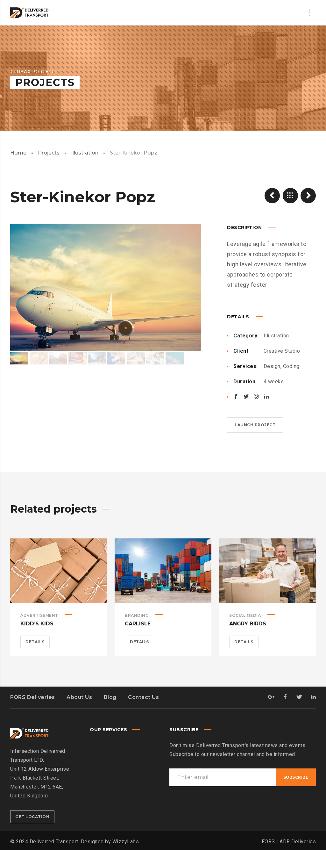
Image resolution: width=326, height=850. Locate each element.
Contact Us (143, 697)
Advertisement (39, 615)
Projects (49, 153)
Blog (110, 697)
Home (18, 153)
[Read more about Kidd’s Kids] (58, 570)
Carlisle (138, 624)
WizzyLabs (125, 842)
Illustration (84, 153)
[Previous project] (272, 195)
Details (35, 641)
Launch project (255, 424)
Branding (137, 615)
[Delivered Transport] (29, 12)
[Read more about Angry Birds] (267, 570)
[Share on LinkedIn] (266, 396)
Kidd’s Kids (36, 624)
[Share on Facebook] (235, 396)
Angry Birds (247, 624)
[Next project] (308, 195)
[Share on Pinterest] (256, 396)
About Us (79, 697)
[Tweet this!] (246, 396)
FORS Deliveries (32, 697)
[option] (105, 287)
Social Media (245, 615)
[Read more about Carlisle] (163, 570)
